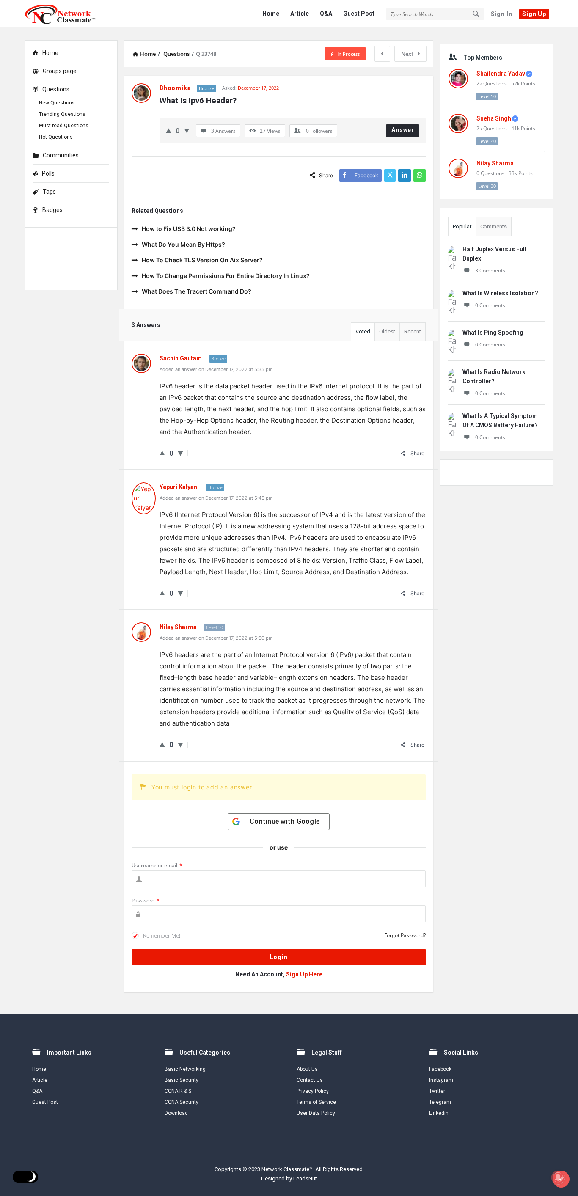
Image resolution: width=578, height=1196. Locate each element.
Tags (49, 191)
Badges (52, 209)
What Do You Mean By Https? (183, 244)
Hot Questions (56, 137)
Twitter (437, 1091)
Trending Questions (62, 114)
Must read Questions (63, 126)
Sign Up (534, 14)
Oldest (387, 331)
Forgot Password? (405, 935)
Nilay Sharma (495, 163)
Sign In (501, 14)
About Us (307, 1069)
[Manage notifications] (558, 1177)
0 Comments (490, 305)
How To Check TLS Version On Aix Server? (202, 260)
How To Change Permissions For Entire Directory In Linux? (226, 275)
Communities (61, 155)
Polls (48, 173)
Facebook (440, 1069)
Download (176, 1113)
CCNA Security (181, 1102)
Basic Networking (185, 1069)
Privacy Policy (313, 1091)
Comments (493, 226)
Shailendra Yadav (500, 73)
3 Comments (490, 270)
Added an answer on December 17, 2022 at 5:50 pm (216, 638)
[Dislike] (187, 130)
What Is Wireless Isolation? (500, 293)
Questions (55, 89)
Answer (402, 129)
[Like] (168, 130)
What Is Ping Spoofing (492, 332)
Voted (362, 331)
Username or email (157, 865)
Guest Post (358, 13)
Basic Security (181, 1080)
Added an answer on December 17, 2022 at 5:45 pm (216, 498)
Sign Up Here (304, 974)
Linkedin (439, 1113)
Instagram (441, 1080)
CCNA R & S (178, 1091)
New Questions (57, 103)
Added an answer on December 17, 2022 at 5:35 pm (216, 369)
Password (146, 900)
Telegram (440, 1102)
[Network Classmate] (67, 13)
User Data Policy (316, 1113)
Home (270, 13)
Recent (412, 331)
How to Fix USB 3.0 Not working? (189, 228)
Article (299, 13)
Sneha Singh (493, 118)
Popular (462, 226)
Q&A (326, 13)
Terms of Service (316, 1102)
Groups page (60, 71)
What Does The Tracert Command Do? (196, 291)
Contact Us (310, 1080)
